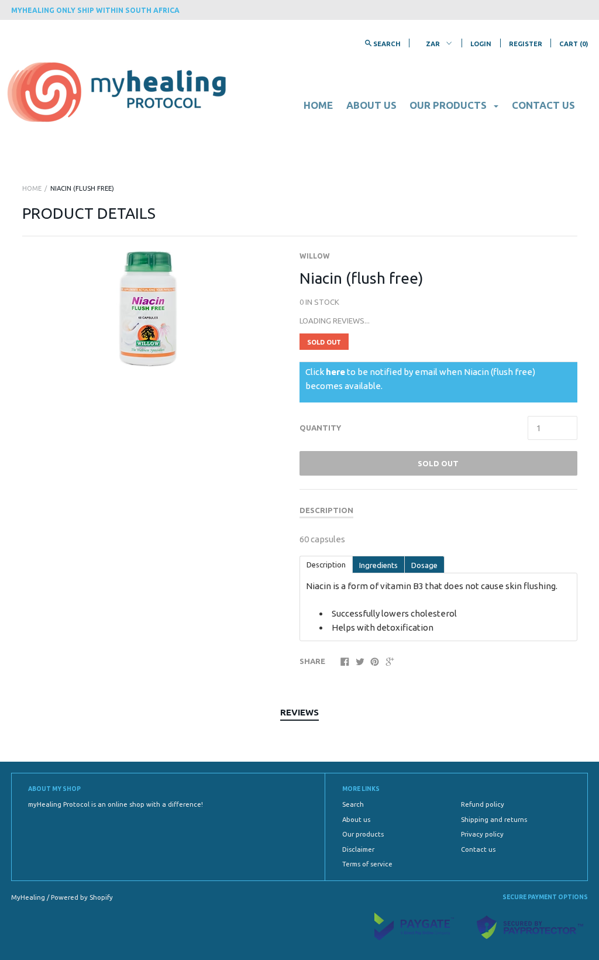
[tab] (326, 564)
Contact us (543, 105)
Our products (363, 834)
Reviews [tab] (299, 712)
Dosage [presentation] (424, 565)
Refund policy (482, 804)
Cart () (573, 43)
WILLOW (315, 256)
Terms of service (367, 864)
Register (525, 43)
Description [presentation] (326, 564)
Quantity (320, 428)
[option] (148, 308)
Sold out (438, 463)
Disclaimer (358, 849)
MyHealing (29, 897)
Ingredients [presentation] (378, 565)
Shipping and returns (494, 819)
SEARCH (386, 43)
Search (353, 804)
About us (371, 105)
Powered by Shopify (82, 897)
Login (480, 43)
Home (318, 105)
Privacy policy (482, 834)
